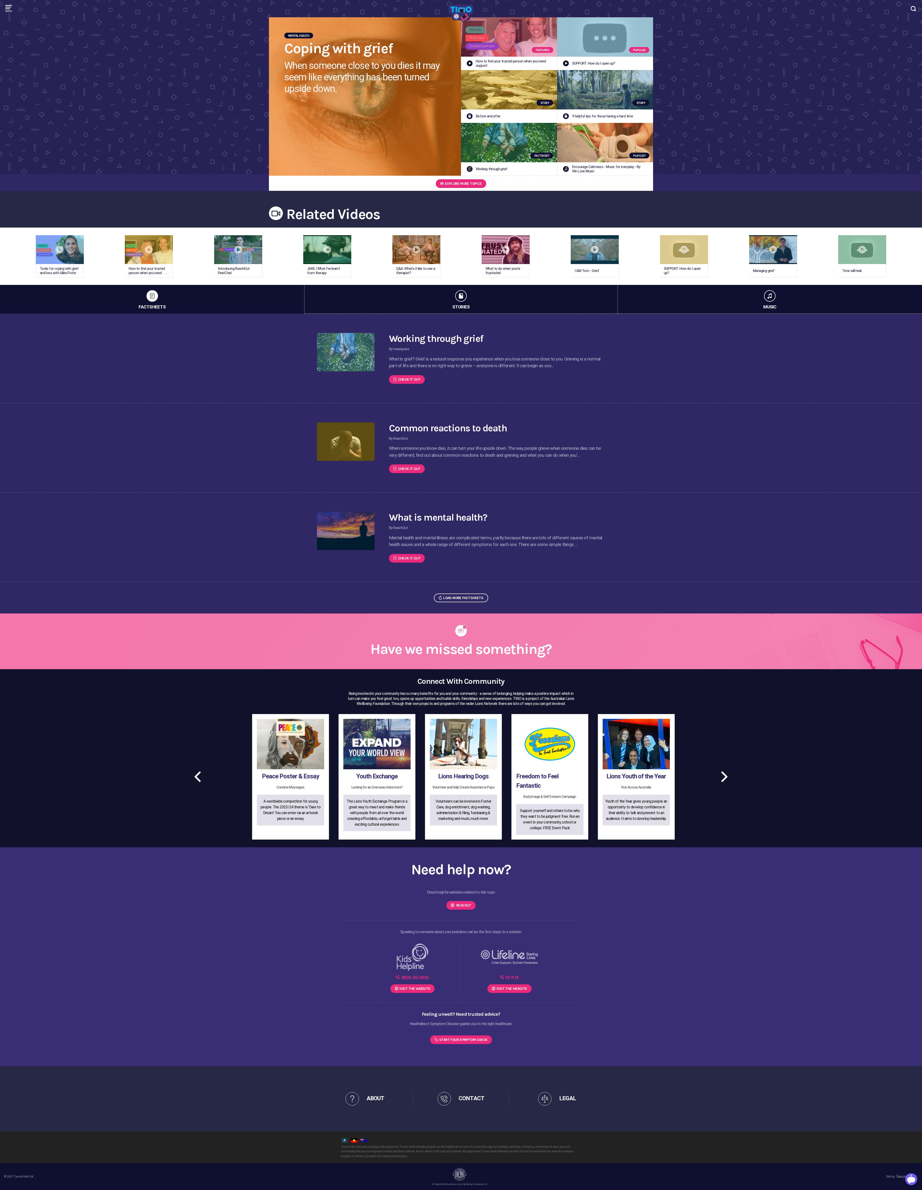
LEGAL (567, 1098)
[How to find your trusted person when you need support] (149, 250)
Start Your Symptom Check (463, 1040)
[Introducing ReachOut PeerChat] (238, 250)
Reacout (463, 905)
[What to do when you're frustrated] (506, 250)
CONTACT (471, 1098)
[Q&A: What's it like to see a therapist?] (416, 250)
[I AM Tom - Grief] (595, 250)
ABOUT (375, 1098)
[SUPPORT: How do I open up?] (684, 250)
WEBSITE (414, 988)
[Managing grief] (773, 250)
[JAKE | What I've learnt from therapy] (327, 250)
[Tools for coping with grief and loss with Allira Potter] (60, 250)
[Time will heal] (862, 250)
